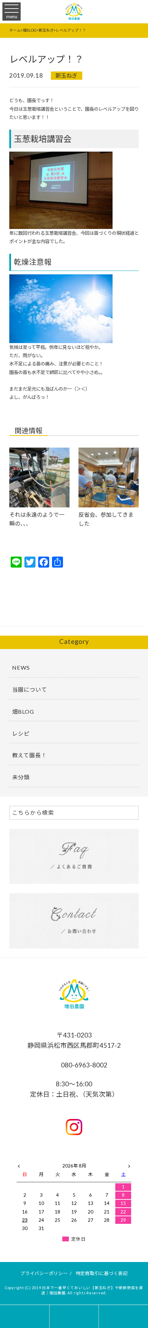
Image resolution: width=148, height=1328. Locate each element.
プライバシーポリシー (44, 1273)
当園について (29, 689)
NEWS (21, 667)
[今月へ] (41, 1159)
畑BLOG (23, 711)
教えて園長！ (29, 755)
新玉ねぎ (66, 75)
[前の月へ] (19, 1164)
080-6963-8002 (83, 1065)
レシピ (21, 733)
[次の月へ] (129, 1164)
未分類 (21, 777)
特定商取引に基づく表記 (102, 1273)
